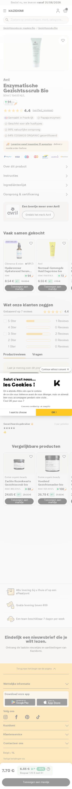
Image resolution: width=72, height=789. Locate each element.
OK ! (54, 412)
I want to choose (18, 412)
